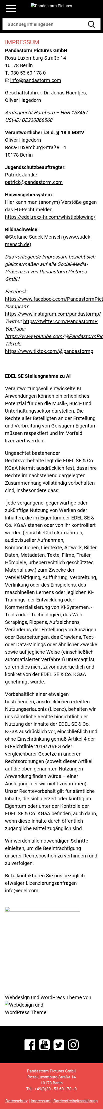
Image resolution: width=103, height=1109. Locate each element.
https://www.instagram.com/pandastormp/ (53, 314)
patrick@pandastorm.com (34, 182)
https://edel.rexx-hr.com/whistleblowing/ (50, 217)
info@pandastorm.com (35, 80)
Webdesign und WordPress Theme (43, 997)
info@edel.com (21, 891)
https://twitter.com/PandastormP (60, 321)
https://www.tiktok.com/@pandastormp (49, 351)
